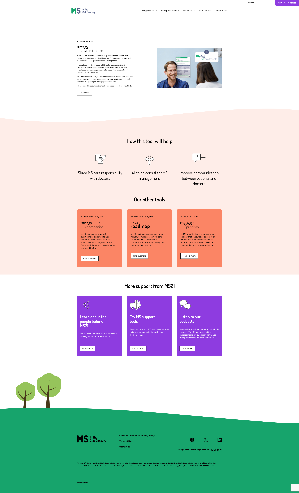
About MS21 (221, 11)
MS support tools (170, 11)
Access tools (138, 349)
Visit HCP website (287, 3)
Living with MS (149, 11)
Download (84, 93)
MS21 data (189, 11)
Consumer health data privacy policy (137, 436)
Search (251, 3)
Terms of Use (125, 441)
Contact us (124, 447)
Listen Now (187, 349)
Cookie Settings (82, 482)
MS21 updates (205, 11)
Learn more (87, 349)
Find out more (89, 259)
